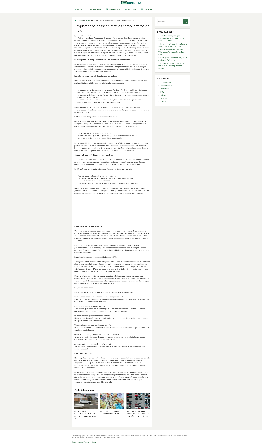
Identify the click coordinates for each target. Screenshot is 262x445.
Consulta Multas (166, 86)
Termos (86, 442)
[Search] (185, 21)
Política (93, 442)
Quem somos (114, 9)
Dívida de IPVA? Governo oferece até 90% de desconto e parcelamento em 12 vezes (137, 413)
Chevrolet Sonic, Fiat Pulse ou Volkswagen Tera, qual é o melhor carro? (171, 52)
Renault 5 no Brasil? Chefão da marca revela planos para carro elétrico (171, 65)
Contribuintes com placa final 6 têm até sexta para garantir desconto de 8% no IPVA (85, 414)
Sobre (74, 442)
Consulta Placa (165, 89)
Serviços (163, 98)
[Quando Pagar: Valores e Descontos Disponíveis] (112, 401)
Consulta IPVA (165, 82)
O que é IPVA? (95, 9)
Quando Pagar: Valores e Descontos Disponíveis (110, 412)
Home (79, 9)
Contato (147, 9)
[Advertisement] (112, 211)
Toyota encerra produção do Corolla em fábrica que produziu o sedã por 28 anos (171, 38)
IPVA (88, 20)
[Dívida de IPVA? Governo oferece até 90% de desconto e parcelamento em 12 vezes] (138, 401)
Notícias (132, 9)
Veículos (163, 101)
